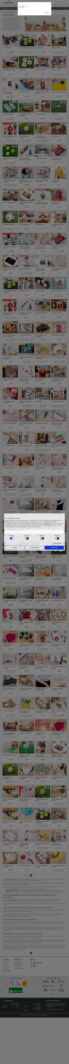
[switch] (27, 538)
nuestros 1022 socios (16, 520)
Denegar (15, 547)
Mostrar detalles (57, 543)
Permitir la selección (34, 547)
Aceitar (47, 12)
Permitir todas (54, 547)
